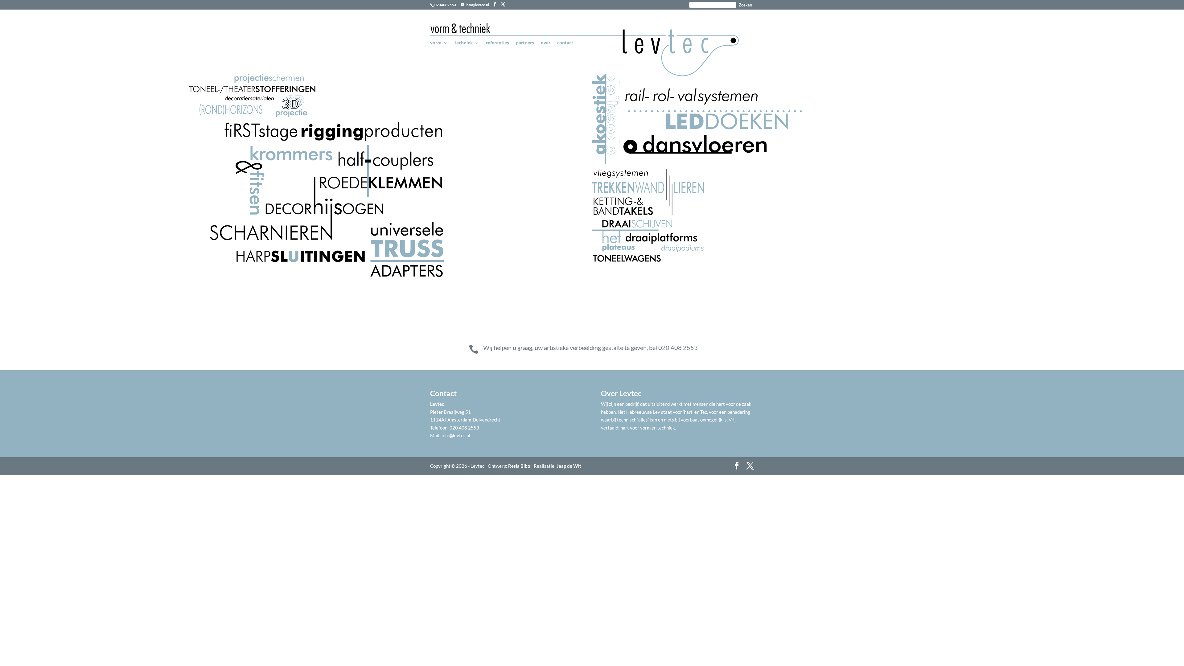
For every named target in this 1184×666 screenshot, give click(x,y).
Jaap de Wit (569, 466)
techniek (463, 43)
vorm (436, 43)
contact (565, 43)
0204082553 (445, 4)
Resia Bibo (519, 466)
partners (525, 43)
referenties (497, 43)
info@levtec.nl (456, 435)
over (545, 43)
